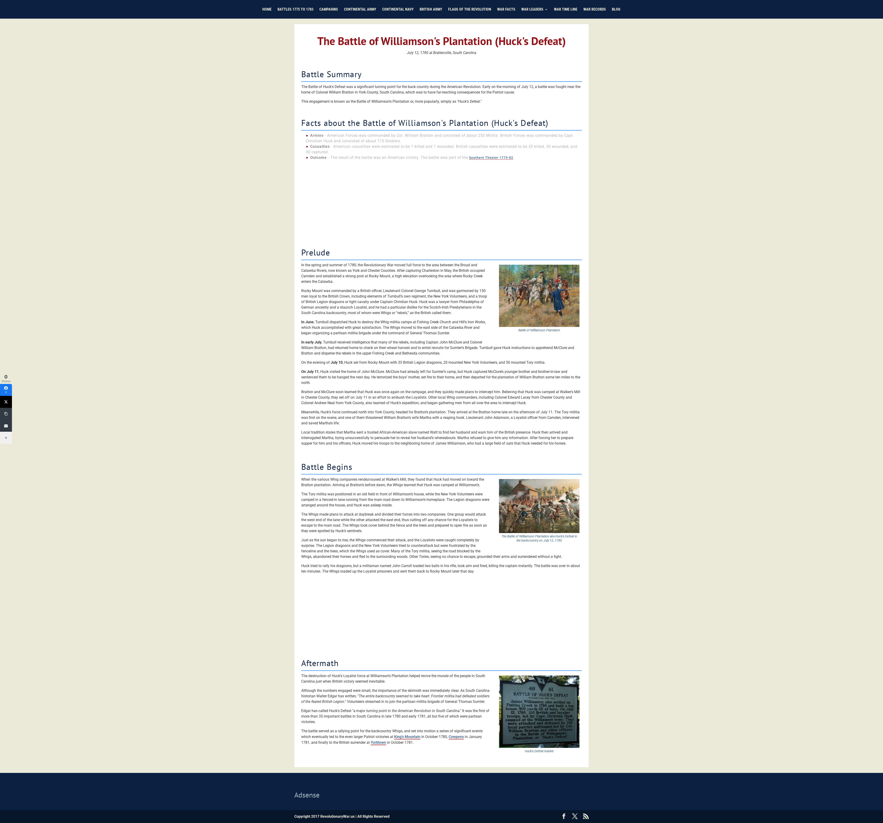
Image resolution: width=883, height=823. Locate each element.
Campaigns (328, 9)
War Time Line (565, 9)
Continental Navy (398, 9)
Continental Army (360, 9)
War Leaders (532, 9)
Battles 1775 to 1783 (295, 9)
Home (267, 9)
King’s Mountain (407, 737)
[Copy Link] (6, 414)
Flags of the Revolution (469, 9)
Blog (616, 9)
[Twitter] (6, 402)
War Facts (506, 9)
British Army (431, 9)
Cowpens (456, 737)
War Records (594, 9)
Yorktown (378, 742)
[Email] (6, 426)
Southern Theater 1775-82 (491, 157)
